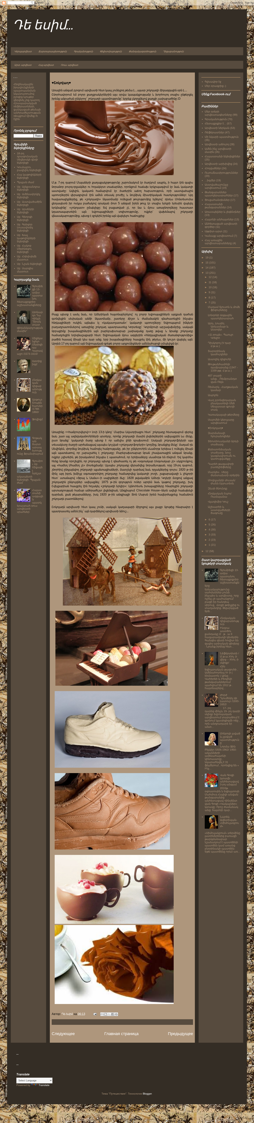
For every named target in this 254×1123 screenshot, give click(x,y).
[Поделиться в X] (109, 1014)
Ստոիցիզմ (37, 363)
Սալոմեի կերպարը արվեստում (221, 421)
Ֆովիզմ (37, 419)
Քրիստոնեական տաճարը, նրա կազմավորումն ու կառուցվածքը (222, 454)
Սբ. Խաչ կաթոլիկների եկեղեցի (26, 238)
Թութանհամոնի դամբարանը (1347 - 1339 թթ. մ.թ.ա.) (223, 367)
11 (210, 282)
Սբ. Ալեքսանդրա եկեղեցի (28, 188)
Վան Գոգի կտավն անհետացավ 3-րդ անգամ (229, 780)
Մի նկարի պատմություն (222, 136)
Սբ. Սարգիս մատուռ (25, 270)
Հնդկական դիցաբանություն (37, 386)
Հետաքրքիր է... (215, 123)
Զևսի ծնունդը (217, 488)
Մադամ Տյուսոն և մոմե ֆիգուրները (224, 308)
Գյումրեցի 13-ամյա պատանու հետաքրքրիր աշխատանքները (222, 578)
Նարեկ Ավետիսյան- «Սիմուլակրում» (229, 821)
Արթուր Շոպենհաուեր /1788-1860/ (37, 406)
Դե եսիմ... (43, 25)
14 (207, 267)
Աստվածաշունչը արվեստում (216, 186)
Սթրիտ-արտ (213, 231)
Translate (43, 1085)
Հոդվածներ (213, 168)
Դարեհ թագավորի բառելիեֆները (221, 465)
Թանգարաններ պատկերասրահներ (219, 194)
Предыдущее (180, 1033)
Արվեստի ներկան (217, 127)
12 (210, 277)
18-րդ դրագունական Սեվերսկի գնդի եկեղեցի (27, 158)
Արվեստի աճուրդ (217, 144)
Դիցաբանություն (173, 51)
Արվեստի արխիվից (218, 163)
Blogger (147, 1093)
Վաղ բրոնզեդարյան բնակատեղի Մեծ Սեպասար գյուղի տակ (222, 405)
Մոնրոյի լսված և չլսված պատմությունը (230, 738)
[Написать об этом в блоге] (105, 1014)
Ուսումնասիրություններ (221, 172)
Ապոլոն (213, 395)
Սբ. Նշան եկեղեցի (29, 263)
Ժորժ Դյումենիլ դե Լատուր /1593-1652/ (229, 700)
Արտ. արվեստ (22, 65)
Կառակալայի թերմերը (223, 414)
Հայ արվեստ (46, 65)
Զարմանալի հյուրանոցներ (219, 435)
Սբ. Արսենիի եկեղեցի (25, 211)
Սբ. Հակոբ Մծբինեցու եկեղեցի (24, 248)
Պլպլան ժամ (25, 182)
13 (207, 272)
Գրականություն (83, 51)
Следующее (63, 1033)
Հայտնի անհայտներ (219, 219)
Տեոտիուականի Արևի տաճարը (223, 443)
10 (210, 287)
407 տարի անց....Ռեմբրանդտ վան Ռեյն (222, 378)
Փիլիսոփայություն (111, 51)
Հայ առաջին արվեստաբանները (218, 242)
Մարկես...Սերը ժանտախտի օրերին (223, 474)
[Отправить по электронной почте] (102, 1014)
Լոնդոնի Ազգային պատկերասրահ (221, 317)
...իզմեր (210, 180)
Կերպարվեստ (23, 51)
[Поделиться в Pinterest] (116, 1014)
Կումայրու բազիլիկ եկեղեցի (29, 169)
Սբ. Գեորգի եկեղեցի (24, 218)
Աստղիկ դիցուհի (219, 359)
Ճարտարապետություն (52, 51)
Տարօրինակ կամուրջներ (218, 353)
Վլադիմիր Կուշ (218, 501)
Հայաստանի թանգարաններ (215, 206)
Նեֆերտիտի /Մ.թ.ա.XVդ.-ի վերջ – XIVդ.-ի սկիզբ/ (229, 658)
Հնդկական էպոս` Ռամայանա (220, 495)
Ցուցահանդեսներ (217, 199)
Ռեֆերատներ (214, 132)
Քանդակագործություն (142, 51)
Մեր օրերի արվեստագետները (218, 113)
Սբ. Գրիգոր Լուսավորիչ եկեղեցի (25, 227)
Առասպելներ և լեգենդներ (222, 211)
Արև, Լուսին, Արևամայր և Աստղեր (218, 326)
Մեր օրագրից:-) (215, 85)
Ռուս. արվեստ (69, 65)
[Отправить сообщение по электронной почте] (94, 1014)
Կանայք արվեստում (219, 235)
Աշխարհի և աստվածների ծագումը (219, 510)
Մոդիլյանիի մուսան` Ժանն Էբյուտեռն (222, 482)
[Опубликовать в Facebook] (113, 1014)
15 (207, 262)
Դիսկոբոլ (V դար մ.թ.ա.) (219, 344)
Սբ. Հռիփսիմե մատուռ (26, 258)
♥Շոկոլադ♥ (215, 428)
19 (207, 257)
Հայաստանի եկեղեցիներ (222, 156)
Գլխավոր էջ (213, 81)
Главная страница (121, 1033)
